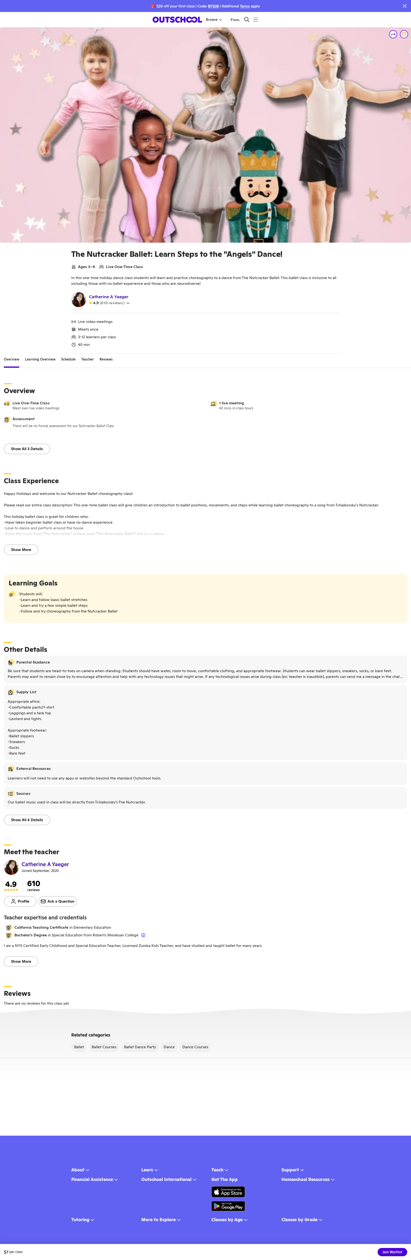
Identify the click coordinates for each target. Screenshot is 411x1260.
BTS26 (213, 6)
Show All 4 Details (27, 819)
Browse (212, 19)
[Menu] (255, 19)
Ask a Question (61, 901)
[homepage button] (177, 20)
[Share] (393, 34)
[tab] (11, 359)
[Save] (404, 34)
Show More (21, 549)
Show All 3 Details (27, 448)
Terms (245, 6)
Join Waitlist (392, 1252)
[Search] (246, 19)
